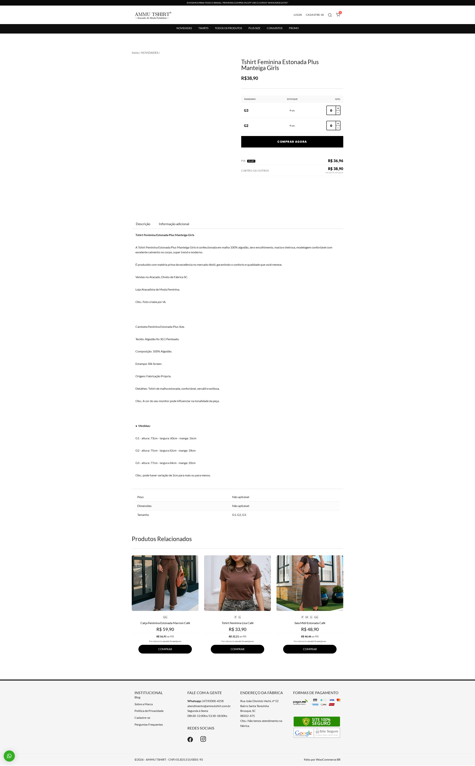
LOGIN (298, 14)
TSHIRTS (203, 28)
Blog (137, 697)
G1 (234, 514)
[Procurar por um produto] (330, 14)
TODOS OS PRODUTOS (228, 28)
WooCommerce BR (328, 759)
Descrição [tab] (143, 224)
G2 (239, 514)
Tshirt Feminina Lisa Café (237, 623)
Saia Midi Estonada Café (309, 623)
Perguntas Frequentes (149, 724)
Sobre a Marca (144, 704)
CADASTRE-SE (315, 14)
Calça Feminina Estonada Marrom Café (165, 623)
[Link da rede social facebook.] (190, 741)
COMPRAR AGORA (292, 141)
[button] (9, 756)
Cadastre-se (142, 717)
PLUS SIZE (254, 28)
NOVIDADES (184, 28)
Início (135, 52)
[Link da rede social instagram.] (203, 741)
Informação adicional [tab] (174, 224)
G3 (244, 514)
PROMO (294, 28)
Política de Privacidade (149, 710)
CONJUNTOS (274, 28)
